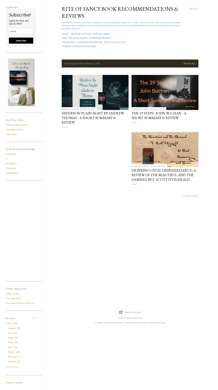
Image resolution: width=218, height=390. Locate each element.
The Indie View (13, 298)
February (14, 356)
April (12, 347)
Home (65, 34)
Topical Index (101, 34)
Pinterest (11, 168)
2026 (11, 323)
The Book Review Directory (20, 303)
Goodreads (11, 173)
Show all (189, 63)
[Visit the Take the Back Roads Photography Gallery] (21, 105)
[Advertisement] (130, 226)
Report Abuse (14, 382)
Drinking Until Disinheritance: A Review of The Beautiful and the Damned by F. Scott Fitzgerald (164, 175)
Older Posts (190, 196)
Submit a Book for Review (79, 46)
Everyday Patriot (100, 38)
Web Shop (11, 134)
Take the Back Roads (75, 38)
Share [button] (64, 127)
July (12, 333)
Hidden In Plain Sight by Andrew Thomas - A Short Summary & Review (93, 118)
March (13, 352)
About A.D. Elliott (115, 42)
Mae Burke (138, 318)
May (13, 342)
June (12, 337)
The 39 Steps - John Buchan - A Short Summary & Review (159, 115)
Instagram (11, 163)
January (13, 361)
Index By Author (80, 34)
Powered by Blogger (132, 312)
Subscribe (21, 40)
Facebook (11, 154)
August (14, 328)
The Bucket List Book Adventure (82, 42)
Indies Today (12, 293)
